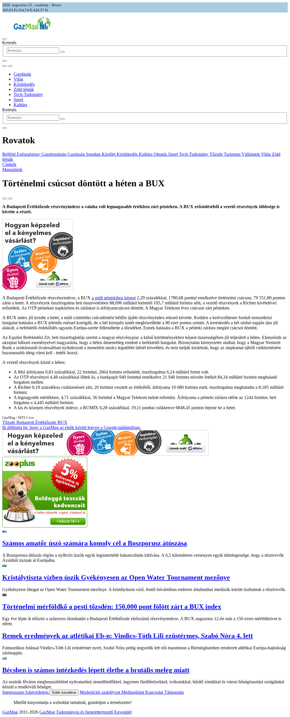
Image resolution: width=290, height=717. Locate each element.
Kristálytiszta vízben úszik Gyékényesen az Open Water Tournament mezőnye (116, 577)
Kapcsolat (154, 692)
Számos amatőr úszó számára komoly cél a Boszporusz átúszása (94, 543)
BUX (62, 422)
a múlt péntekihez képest (114, 297)
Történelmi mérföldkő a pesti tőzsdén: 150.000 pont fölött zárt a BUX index (111, 606)
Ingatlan (94, 154)
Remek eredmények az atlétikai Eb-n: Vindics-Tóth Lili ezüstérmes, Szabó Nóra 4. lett (127, 635)
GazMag (10, 712)
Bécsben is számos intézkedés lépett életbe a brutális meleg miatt (95, 670)
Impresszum (13, 692)
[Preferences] (4, 61)
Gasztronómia (54, 154)
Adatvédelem (37, 692)
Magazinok (12, 169)
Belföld (9, 154)
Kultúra (20, 104)
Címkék (9, 164)
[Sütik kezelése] (10, 66)
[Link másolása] (4, 198)
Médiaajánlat (133, 692)
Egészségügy (29, 154)
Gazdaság (22, 74)
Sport (18, 99)
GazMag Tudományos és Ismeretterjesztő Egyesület (85, 712)
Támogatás (174, 692)
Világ (18, 79)
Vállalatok (251, 154)
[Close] (4, 128)
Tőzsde (217, 154)
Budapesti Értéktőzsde (36, 422)
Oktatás (160, 154)
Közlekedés (24, 84)
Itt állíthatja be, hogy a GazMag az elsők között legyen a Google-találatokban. (71, 427)
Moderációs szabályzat (100, 692)
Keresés (9, 42)
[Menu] (4, 39)
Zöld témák (24, 89)
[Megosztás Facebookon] (10, 198)
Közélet (109, 154)
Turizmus (233, 154)
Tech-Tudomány (28, 94)
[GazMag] (32, 27)
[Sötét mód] (4, 66)
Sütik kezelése (64, 692)
